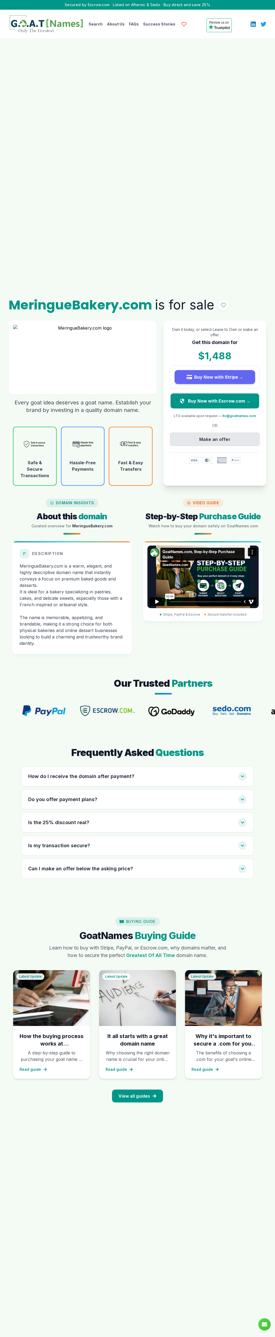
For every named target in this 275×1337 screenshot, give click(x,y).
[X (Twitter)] (263, 24)
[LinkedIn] (253, 24)
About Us (116, 24)
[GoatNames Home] (46, 24)
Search (96, 24)
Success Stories (159, 24)
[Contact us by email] (264, 1324)
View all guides (134, 1096)
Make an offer (214, 439)
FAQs (134, 24)
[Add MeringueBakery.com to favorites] (223, 305)
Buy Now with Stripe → (218, 377)
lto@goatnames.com (239, 416)
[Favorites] (184, 24)
